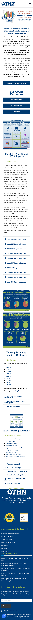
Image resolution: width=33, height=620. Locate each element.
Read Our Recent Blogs (8, 542)
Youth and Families (12, 450)
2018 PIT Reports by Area (16, 277)
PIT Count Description (15, 162)
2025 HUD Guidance (14, 483)
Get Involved (5, 545)
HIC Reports (11, 360)
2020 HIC (8, 380)
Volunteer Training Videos (16, 475)
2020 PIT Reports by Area (16, 268)
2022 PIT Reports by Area (16, 258)
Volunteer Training (11, 443)
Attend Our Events (6, 539)
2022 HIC (8, 376)
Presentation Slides (14, 435)
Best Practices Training (13, 439)
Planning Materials (14, 464)
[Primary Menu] (30, 3)
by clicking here (16, 391)
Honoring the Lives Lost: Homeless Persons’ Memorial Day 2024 (14, 580)
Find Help (4, 548)
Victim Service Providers (13, 454)
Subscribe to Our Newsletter (10, 533)
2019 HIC (8, 383)
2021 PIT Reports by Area (16, 263)
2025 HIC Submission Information (13, 396)
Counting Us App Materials (17, 471)
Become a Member (7, 536)
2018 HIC (8, 385)
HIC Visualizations (13, 406)
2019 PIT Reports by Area (16, 272)
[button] (16, 161)
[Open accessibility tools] (4, 616)
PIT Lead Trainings (14, 468)
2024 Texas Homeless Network (12, 614)
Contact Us (4, 551)
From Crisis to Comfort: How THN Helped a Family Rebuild (16, 575)
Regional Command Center (14, 448)
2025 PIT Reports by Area (16, 244)
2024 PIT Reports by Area (16, 249)
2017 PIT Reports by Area (16, 282)
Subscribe (6, 606)
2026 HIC (8, 367)
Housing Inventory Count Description (14, 402)
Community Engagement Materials (14, 479)
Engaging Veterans (12, 452)
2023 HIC (8, 374)
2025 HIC (8, 369)
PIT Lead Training (11, 441)
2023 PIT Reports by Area (16, 253)
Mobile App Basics (11, 446)
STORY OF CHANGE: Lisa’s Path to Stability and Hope (15, 559)
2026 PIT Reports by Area (16, 239)
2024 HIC (8, 371)
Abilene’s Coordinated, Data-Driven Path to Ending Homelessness (14, 564)
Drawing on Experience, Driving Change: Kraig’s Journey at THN (15, 569)
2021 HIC (8, 378)
